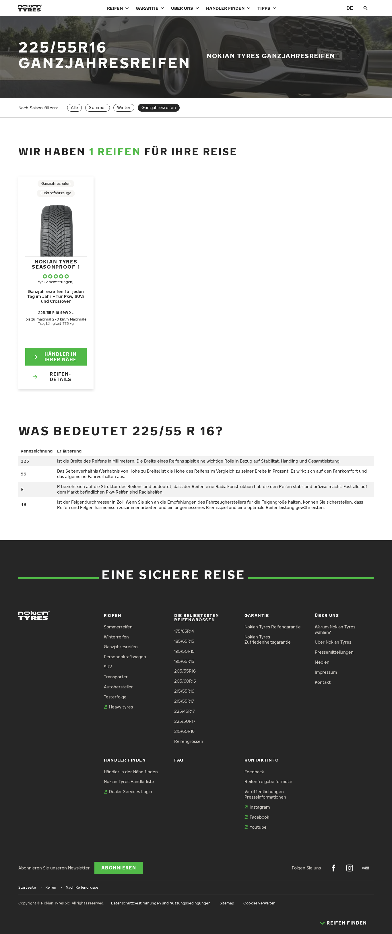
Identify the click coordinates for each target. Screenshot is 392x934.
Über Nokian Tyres (333, 642)
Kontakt (323, 682)
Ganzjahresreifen (121, 646)
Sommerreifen (118, 626)
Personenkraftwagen (125, 656)
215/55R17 (184, 701)
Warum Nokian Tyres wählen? (335, 629)
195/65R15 (184, 661)
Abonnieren (118, 868)
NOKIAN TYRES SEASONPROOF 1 (56, 264)
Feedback (254, 771)
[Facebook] (333, 868)
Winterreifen (116, 636)
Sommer (97, 107)
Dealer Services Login (130, 791)
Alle (74, 107)
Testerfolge (115, 696)
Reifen (115, 8)
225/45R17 (184, 711)
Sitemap (227, 903)
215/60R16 (184, 731)
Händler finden (225, 8)
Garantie (147, 8)
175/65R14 (184, 631)
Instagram (260, 807)
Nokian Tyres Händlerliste (129, 781)
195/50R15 (184, 651)
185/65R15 (184, 641)
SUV (108, 666)
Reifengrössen (188, 741)
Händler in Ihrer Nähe (60, 356)
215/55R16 (184, 691)
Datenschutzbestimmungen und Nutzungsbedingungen (161, 903)
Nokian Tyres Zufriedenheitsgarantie (267, 639)
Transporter (116, 676)
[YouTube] (366, 868)
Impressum (326, 672)
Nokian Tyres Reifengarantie (272, 626)
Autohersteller (118, 686)
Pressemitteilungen (334, 652)
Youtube (258, 827)
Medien (322, 662)
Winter (124, 107)
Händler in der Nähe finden (131, 771)
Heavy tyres (121, 706)
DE (349, 8)
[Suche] (366, 8)
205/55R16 (185, 671)
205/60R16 (185, 681)
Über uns (182, 8)
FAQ (179, 760)
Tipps (263, 8)
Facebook (259, 817)
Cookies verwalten (259, 903)
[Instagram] (349, 868)
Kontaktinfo (261, 760)
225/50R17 (184, 721)
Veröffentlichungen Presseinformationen (265, 794)
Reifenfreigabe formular (268, 781)
